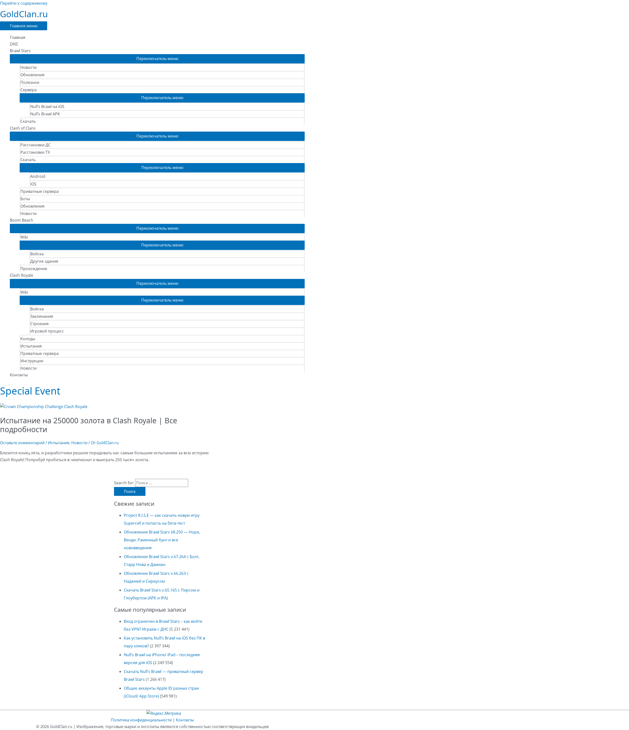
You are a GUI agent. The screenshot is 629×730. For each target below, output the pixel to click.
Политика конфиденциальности (141, 720)
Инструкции (31, 361)
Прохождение (33, 268)
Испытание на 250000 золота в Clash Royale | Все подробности (88, 424)
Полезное (29, 82)
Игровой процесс (47, 331)
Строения (39, 323)
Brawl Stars (20, 50)
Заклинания (41, 316)
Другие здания (44, 261)
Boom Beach (21, 220)
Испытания (31, 346)
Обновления (32, 74)
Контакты (19, 375)
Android (37, 176)
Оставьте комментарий (22, 442)
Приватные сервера (39, 191)
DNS (14, 44)
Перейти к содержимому (23, 3)
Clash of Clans (23, 128)
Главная (17, 37)
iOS (33, 184)
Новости (28, 67)
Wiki (24, 237)
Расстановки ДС (35, 145)
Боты (25, 198)
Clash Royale (21, 275)
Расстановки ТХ (35, 152)
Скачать (28, 121)
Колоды (27, 338)
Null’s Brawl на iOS (47, 106)
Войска (37, 254)
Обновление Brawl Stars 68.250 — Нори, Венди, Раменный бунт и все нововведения (162, 539)
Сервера (28, 89)
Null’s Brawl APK (45, 114)
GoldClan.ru (24, 14)
